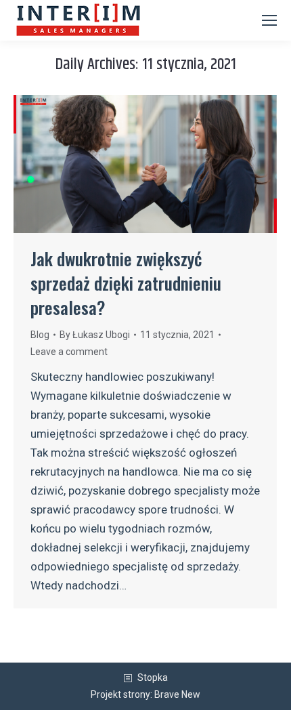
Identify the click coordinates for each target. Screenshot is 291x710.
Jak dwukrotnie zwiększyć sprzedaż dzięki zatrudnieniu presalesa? (125, 283)
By (95, 334)
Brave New (177, 694)
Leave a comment (69, 351)
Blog (39, 334)
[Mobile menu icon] (269, 20)
